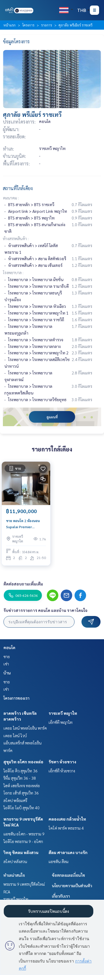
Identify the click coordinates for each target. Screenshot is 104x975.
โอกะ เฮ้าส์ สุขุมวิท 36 (21, 792)
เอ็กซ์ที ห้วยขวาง (62, 770)
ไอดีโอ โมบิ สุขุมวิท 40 (21, 807)
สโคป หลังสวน (15, 861)
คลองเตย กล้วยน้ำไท (67, 819)
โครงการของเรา (16, 698)
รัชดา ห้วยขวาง (62, 761)
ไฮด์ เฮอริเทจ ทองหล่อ (21, 785)
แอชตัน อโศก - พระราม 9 (23, 833)
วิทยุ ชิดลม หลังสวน (20, 852)
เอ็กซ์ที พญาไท (61, 722)
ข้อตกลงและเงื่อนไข (68, 875)
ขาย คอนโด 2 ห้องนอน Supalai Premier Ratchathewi (23, 523)
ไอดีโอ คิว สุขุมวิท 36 (20, 770)
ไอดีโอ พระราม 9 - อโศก (23, 841)
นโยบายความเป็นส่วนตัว (72, 885)
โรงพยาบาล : (13, 272)
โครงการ (28, 25)
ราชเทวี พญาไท (63, 713)
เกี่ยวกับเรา (61, 896)
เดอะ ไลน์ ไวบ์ (15, 735)
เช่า (6, 663)
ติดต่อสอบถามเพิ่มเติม (23, 583)
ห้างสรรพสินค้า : (16, 238)
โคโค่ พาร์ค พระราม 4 (66, 828)
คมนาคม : (11, 197)
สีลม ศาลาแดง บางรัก (68, 852)
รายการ (46, 25)
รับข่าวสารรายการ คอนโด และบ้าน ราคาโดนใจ (45, 610)
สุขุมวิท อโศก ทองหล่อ (23, 761)
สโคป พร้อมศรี (15, 800)
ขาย (6, 656)
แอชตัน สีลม (58, 861)
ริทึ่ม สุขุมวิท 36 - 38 (19, 778)
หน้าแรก (9, 25)
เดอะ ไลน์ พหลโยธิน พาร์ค (25, 728)
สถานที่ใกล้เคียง (18, 188)
